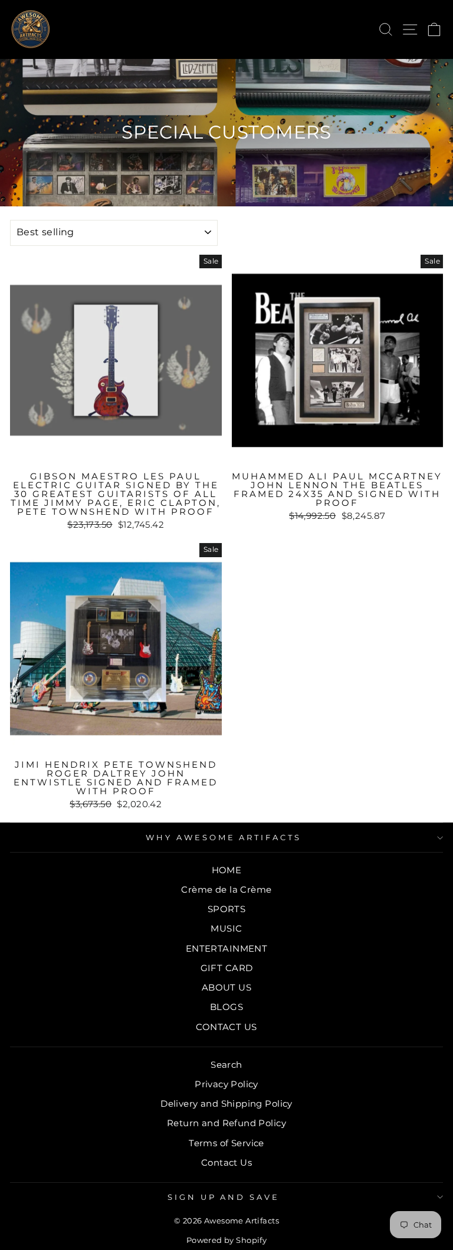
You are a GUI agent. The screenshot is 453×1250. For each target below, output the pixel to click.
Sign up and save (224, 1197)
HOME (227, 870)
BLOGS (226, 1006)
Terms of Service (226, 1143)
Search (226, 1064)
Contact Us (226, 1162)
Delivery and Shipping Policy (226, 1103)
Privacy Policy (226, 1084)
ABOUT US (226, 987)
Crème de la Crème (226, 889)
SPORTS (226, 909)
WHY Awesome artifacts (223, 837)
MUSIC (226, 928)
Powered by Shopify (226, 1240)
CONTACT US (226, 1026)
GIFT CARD (227, 967)
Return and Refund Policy (226, 1123)
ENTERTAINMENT (226, 948)
